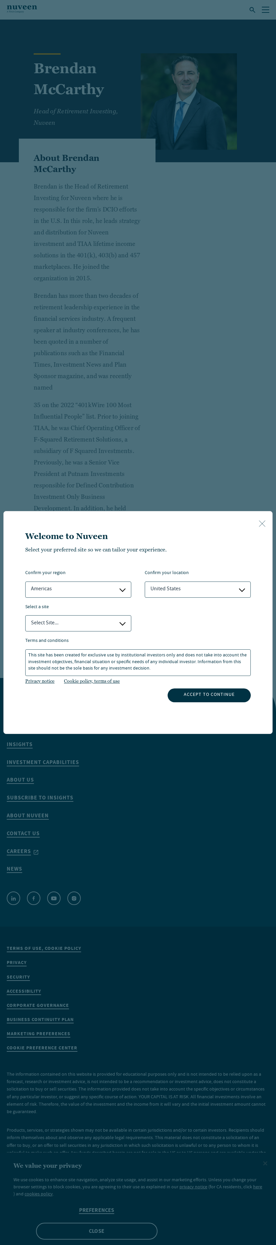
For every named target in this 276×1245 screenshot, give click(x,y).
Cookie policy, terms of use (92, 681)
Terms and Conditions (47, 641)
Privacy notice (40, 681)
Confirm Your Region (45, 573)
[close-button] (262, 524)
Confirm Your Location (167, 573)
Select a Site (37, 607)
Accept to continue (209, 695)
